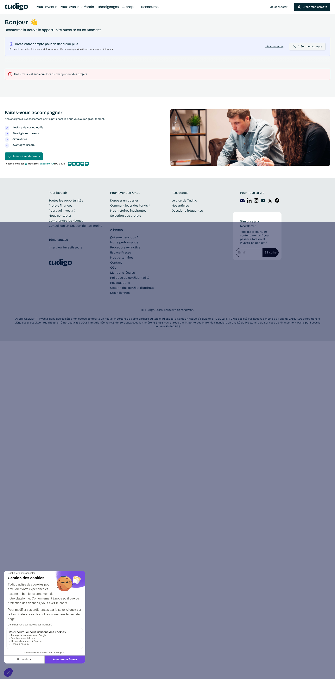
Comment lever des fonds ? (130, 205)
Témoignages (108, 7)
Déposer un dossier (124, 200)
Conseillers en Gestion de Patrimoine (75, 225)
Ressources (151, 7)
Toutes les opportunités (66, 200)
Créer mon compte (315, 7)
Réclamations (120, 283)
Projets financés (60, 205)
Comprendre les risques (66, 220)
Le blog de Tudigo (184, 200)
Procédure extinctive (125, 247)
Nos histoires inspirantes (128, 210)
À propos (129, 7)
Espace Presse (120, 252)
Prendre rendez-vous (26, 156)
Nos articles (180, 205)
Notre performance (124, 242)
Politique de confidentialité (129, 277)
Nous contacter (60, 215)
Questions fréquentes (187, 210)
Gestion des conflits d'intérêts (132, 288)
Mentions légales (122, 272)
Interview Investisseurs (65, 247)
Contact (116, 262)
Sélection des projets (125, 215)
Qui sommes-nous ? (124, 237)
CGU (113, 267)
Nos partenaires (121, 257)
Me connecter (278, 7)
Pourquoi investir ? (62, 210)
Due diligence (120, 293)
